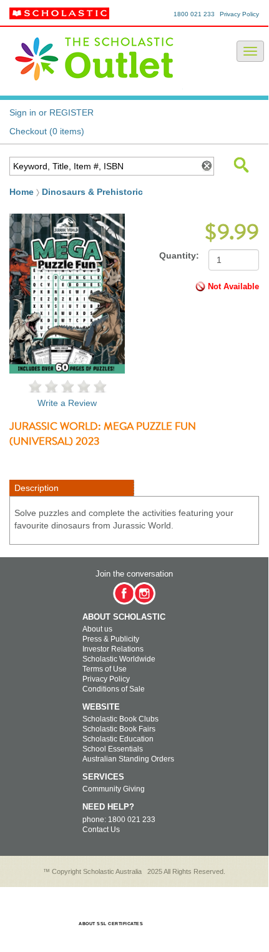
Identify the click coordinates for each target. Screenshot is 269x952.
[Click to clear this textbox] (206, 166)
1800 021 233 (194, 14)
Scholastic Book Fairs (118, 729)
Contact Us (101, 829)
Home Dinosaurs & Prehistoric (76, 192)
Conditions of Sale (113, 689)
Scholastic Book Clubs (120, 719)
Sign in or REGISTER (51, 112)
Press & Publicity (110, 639)
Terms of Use (104, 669)
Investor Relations (113, 649)
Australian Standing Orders (128, 759)
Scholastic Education (118, 739)
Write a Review (67, 403)
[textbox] (102, 166)
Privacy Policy (239, 14)
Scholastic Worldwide (118, 659)
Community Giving (113, 789)
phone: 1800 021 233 (118, 819)
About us (97, 629)
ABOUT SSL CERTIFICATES (111, 923)
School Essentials (112, 749)
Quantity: (179, 255)
